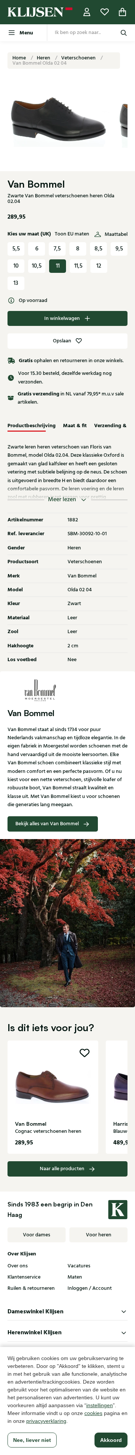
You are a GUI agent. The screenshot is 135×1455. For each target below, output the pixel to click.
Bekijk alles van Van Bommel (47, 823)
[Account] (87, 12)
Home (19, 58)
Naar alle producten (62, 1168)
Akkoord (111, 1440)
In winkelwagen (62, 318)
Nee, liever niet (32, 1440)
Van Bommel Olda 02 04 (39, 63)
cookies (93, 1413)
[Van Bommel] (68, 690)
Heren (44, 58)
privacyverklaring (46, 1421)
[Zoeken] (123, 32)
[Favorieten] (104, 12)
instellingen (99, 1405)
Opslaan (62, 341)
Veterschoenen (79, 58)
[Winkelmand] (122, 12)
